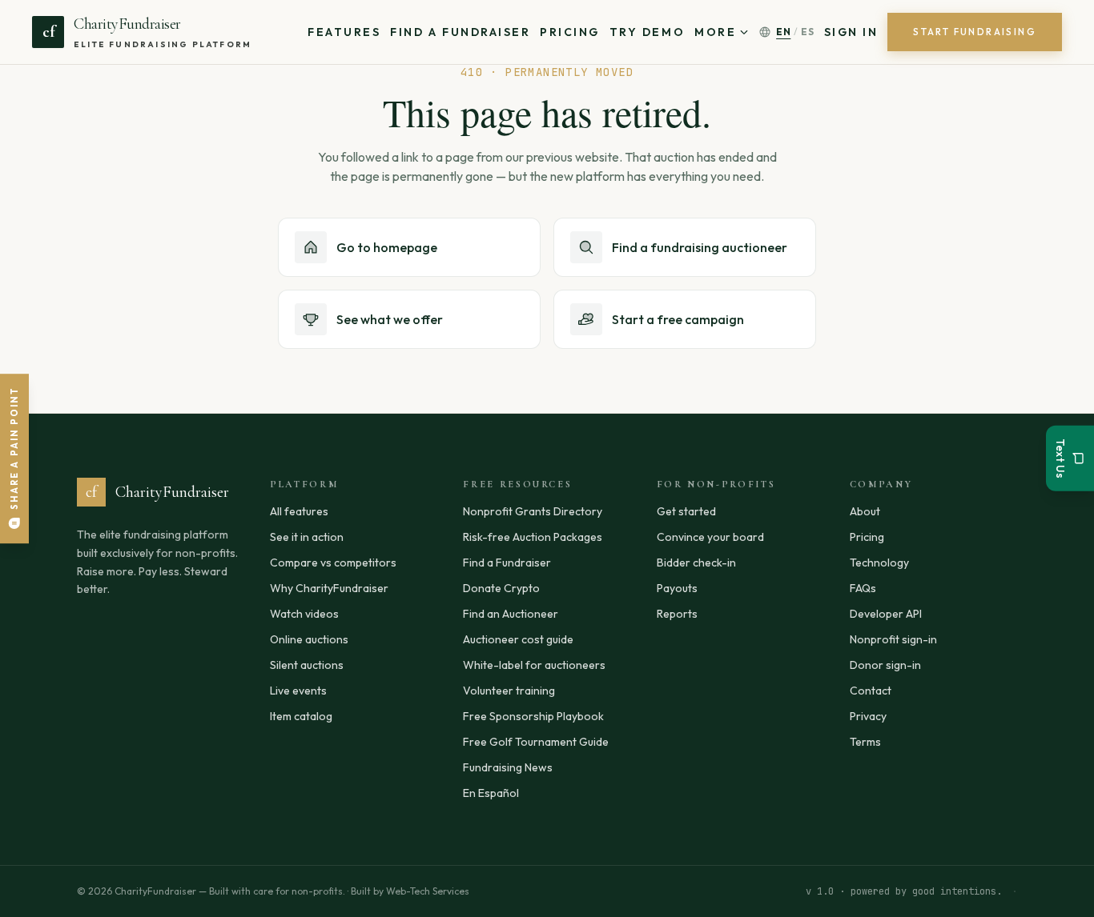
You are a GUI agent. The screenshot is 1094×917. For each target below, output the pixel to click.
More (715, 32)
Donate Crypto (501, 588)
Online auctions (309, 639)
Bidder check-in (696, 562)
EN (783, 32)
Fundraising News (508, 767)
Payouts (677, 588)
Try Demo (647, 32)
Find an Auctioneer (510, 614)
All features (299, 511)
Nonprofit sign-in (893, 639)
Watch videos (304, 614)
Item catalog (301, 716)
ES (807, 32)
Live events (298, 690)
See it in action (307, 537)
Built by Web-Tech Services (410, 891)
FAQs (863, 588)
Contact (870, 690)
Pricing (570, 32)
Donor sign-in (885, 665)
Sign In (851, 32)
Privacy (868, 716)
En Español (491, 793)
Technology (879, 562)
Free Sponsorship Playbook (533, 716)
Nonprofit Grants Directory (532, 511)
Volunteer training (509, 690)
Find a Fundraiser (460, 32)
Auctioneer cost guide (518, 639)
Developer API (886, 614)
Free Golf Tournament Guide (536, 742)
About (865, 511)
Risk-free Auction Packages (532, 537)
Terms (865, 742)
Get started (686, 511)
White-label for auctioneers (534, 665)
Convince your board (710, 537)
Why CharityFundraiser (329, 588)
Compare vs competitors (333, 562)
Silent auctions (307, 665)
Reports (677, 614)
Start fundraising (974, 32)
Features (344, 32)
